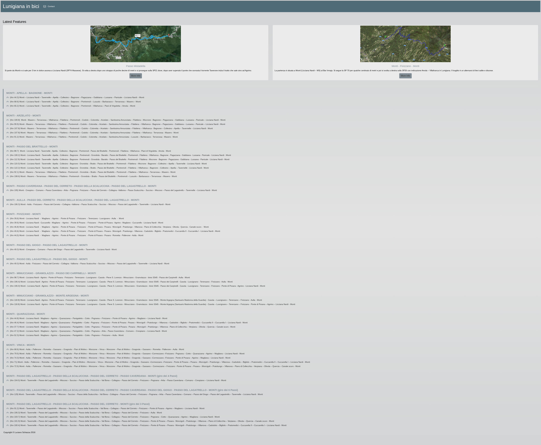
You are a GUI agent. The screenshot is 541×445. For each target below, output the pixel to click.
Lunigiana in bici (21, 6)
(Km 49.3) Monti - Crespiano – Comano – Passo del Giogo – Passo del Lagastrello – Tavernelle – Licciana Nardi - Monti (63, 249)
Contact (51, 6)
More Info (135, 76)
